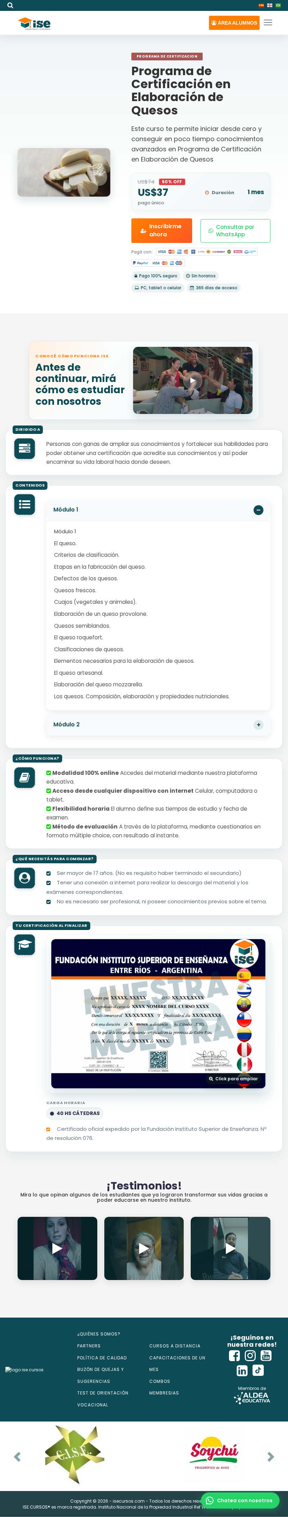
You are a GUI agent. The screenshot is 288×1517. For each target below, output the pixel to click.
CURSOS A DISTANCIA (175, 1346)
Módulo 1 (65, 510)
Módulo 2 (66, 724)
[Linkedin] (242, 1371)
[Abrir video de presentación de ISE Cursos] (193, 380)
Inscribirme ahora (165, 230)
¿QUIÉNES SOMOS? (98, 1334)
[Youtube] (266, 1356)
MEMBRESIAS (164, 1393)
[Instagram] (250, 1356)
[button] (234, 22)
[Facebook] (234, 1356)
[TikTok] (258, 1371)
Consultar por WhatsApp (235, 230)
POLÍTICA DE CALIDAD (102, 1358)
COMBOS (159, 1381)
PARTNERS (89, 1346)
